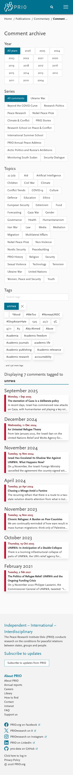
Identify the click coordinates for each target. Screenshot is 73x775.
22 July (11, 175)
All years (12, 51)
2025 (42, 51)
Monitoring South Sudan (22, 157)
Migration (13, 234)
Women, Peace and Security (24, 279)
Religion (34, 257)
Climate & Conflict (18, 120)
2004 (41, 80)
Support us (11, 714)
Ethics (46, 197)
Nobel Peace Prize (43, 113)
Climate (45, 183)
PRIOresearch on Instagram (27, 737)
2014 (26, 73)
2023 (11, 58)
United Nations (37, 271)
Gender (49, 212)
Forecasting (14, 212)
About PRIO (11, 680)
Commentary (41, 19)
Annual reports (13, 685)
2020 (55, 58)
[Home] (15, 7)
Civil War (29, 183)
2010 (26, 80)
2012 (55, 73)
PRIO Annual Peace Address (24, 143)
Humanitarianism (53, 220)
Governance (14, 220)
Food (59, 205)
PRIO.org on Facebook (24, 725)
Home (8, 19)
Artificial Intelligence (48, 175)
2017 (40, 65)
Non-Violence (43, 242)
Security (50, 257)
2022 (26, 58)
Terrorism (58, 264)
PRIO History (15, 257)
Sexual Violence (16, 264)
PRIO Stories (43, 120)
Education (30, 197)
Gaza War (33, 212)
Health (32, 220)
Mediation (59, 227)
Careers (8, 689)
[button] (66, 7)
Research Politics (54, 105)
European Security (18, 205)
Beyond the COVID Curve (22, 105)
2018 (26, 65)
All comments (15, 98)
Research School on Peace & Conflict (29, 128)
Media (42, 227)
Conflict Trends (16, 190)
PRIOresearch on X (21, 731)
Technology (39, 264)
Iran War (12, 227)
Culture (54, 190)
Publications (23, 19)
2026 (28, 51)
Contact (9, 702)
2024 (57, 51)
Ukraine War (38, 98)
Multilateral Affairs (37, 234)
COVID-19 (37, 190)
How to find (11, 697)
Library (8, 693)
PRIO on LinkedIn (21, 743)
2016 (55, 65)
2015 (11, 73)
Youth (51, 279)
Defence (12, 197)
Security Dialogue (54, 157)
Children (12, 183)
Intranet (9, 706)
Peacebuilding (40, 249)
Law (28, 227)
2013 (40, 73)
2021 (40, 58)
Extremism (42, 205)
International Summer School (25, 135)
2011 (11, 80)
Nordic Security (16, 249)
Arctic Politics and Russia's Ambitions (29, 150)
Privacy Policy (12, 760)
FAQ (7, 710)
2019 (11, 65)
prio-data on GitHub (22, 749)
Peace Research (16, 113)
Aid (26, 175)
